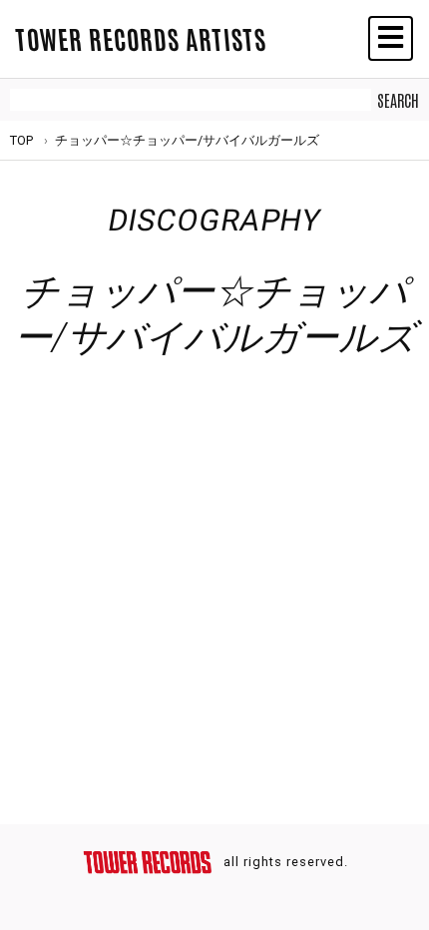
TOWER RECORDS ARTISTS (140, 38)
